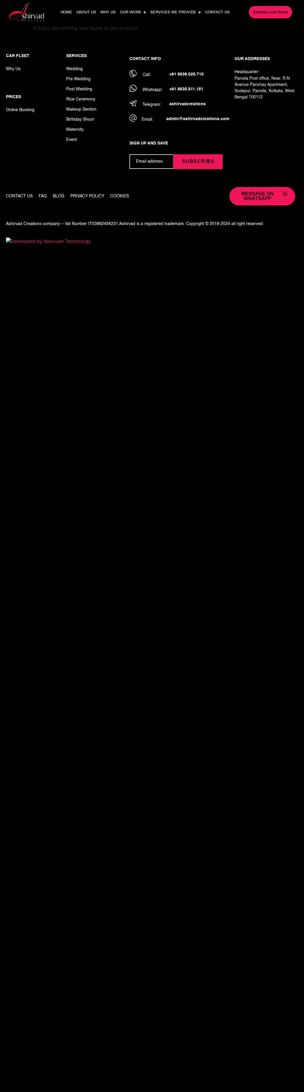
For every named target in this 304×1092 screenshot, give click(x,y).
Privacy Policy (87, 196)
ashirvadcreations (187, 104)
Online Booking (20, 110)
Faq (43, 196)
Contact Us (19, 196)
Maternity (75, 130)
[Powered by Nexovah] (152, 241)
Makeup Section (81, 109)
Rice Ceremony (80, 99)
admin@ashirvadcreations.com (197, 119)
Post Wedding (79, 89)
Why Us (13, 69)
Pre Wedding (78, 79)
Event (71, 140)
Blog (58, 196)
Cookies (119, 196)
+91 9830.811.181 (186, 89)
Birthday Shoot (80, 119)
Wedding (74, 69)
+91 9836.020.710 (186, 74)
